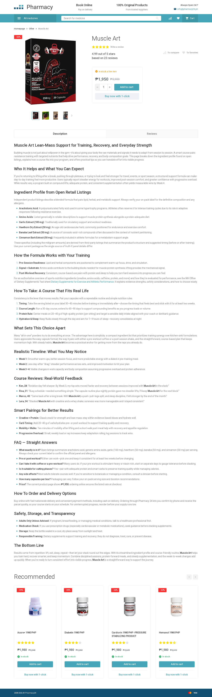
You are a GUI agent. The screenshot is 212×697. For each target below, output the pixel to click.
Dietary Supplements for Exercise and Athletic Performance (82, 281)
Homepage (19, 28)
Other (31, 28)
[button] (71, 115)
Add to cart (126, 87)
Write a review (117, 47)
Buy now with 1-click (117, 96)
